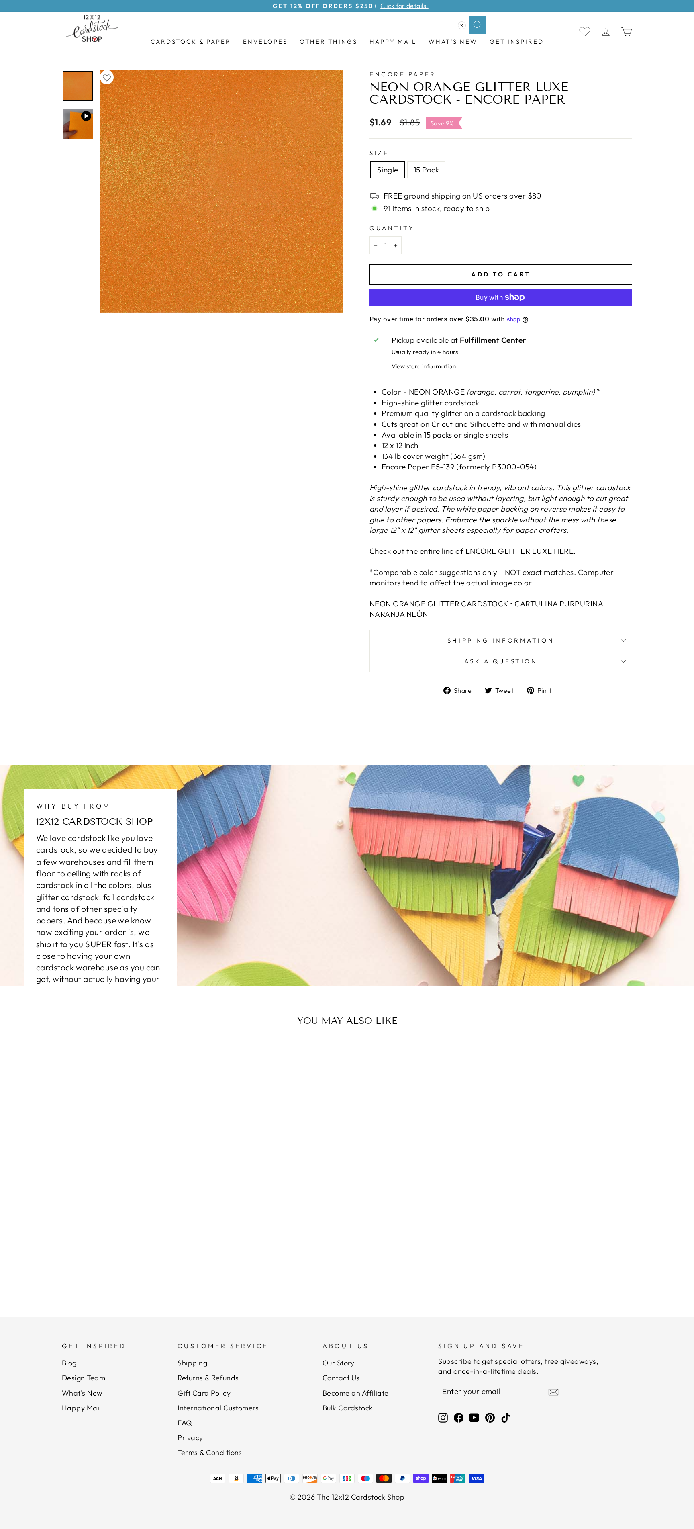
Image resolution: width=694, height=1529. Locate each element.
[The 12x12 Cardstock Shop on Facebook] (458, 1417)
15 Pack (426, 169)
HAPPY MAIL (392, 41)
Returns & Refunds (208, 1377)
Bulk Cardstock (348, 1407)
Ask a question (501, 661)
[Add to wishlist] (107, 77)
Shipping (192, 1362)
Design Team (83, 1377)
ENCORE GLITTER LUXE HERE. (520, 551)
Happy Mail (81, 1407)
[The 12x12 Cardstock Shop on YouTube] (474, 1417)
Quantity (391, 228)
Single (387, 169)
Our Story (338, 1362)
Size (379, 153)
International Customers (218, 1407)
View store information (424, 366)
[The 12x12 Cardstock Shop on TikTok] (505, 1417)
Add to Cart (140, 1267)
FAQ (185, 1422)
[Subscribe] (553, 1391)
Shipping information (500, 640)
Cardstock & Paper (191, 41)
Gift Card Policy (204, 1393)
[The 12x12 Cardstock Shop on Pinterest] (490, 1417)
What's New (453, 41)
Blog (69, 1362)
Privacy (190, 1437)
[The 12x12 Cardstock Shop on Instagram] (443, 1417)
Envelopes (265, 41)
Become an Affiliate (356, 1393)
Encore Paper (402, 74)
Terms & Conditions (210, 1452)
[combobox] (347, 25)
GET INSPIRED (517, 41)
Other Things (328, 41)
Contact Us (341, 1377)
